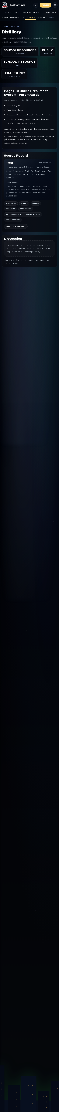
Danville (27, 13)
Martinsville (14, 13)
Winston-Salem (17, 18)
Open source (12, 182)
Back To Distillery (16, 226)
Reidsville (38, 13)
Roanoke (41, 18)
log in (19, 260)
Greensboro (31, 18)
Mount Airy (51, 13)
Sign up (8, 260)
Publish (45, 5)
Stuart (5, 18)
